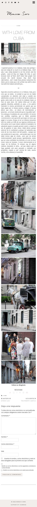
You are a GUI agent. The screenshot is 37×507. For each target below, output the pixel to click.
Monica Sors (18, 14)
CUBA (18, 25)
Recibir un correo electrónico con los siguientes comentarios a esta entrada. (19, 466)
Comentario (5, 416)
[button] (34, 2)
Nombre (4, 437)
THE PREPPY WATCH (28, 400)
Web (2, 451)
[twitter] (2, 2)
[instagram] (5, 2)
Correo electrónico (7, 444)
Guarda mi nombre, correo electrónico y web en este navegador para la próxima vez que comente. (18, 459)
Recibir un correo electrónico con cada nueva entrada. (18, 470)
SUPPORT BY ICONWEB (18, 504)
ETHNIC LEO (6, 400)
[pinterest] (12, 2)
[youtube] (15, 2)
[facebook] (8, 2)
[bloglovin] (18, 2)
